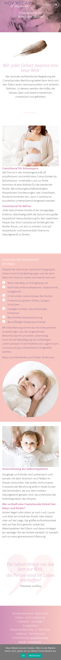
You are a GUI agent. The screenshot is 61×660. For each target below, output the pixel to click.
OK (23, 655)
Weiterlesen (35, 655)
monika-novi (17, 4)
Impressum (34, 641)
